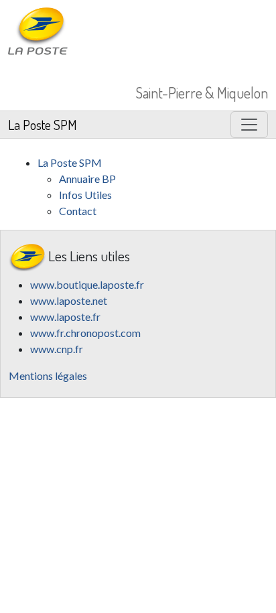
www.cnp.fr (56, 348)
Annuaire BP (87, 178)
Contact (77, 210)
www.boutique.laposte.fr (87, 284)
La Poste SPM (42, 124)
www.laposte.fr (65, 316)
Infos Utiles (85, 194)
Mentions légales (48, 375)
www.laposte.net (68, 300)
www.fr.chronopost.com (85, 332)
